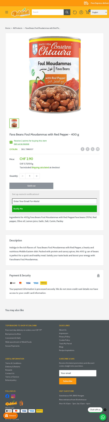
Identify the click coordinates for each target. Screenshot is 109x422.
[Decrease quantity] (22, 176)
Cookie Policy (64, 340)
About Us (62, 330)
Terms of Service (12, 377)
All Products (17, 28)
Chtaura (13, 149)
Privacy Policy (64, 336)
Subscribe (67, 381)
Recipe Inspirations (66, 350)
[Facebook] (7, 396)
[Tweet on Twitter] (93, 149)
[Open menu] (6, 12)
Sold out (31, 185)
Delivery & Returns (12, 366)
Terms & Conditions (13, 363)
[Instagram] (13, 396)
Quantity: (13, 176)
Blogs (61, 347)
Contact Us (9, 373)
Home (7, 28)
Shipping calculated (40, 167)
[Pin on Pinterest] (87, 149)
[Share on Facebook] (82, 149)
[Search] (67, 12)
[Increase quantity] (36, 176)
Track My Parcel (65, 343)
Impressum (63, 333)
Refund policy (10, 380)
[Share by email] (98, 149)
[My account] (81, 12)
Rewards (8, 370)
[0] (87, 12)
